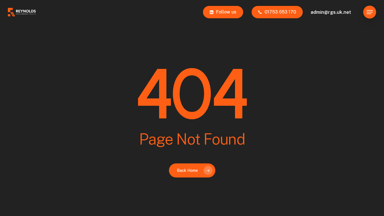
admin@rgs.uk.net (331, 12)
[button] (369, 12)
